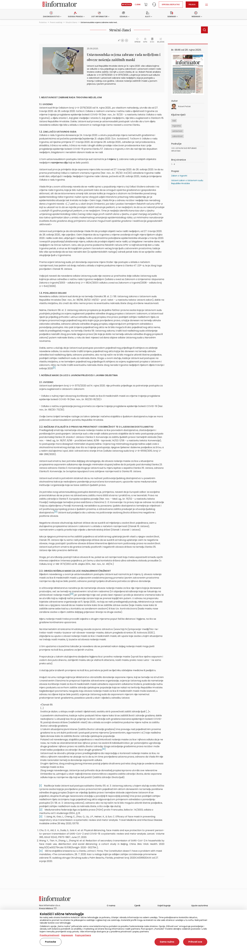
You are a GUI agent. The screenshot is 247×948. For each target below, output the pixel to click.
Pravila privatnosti (49, 935)
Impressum (67, 935)
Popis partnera (83, 935)
